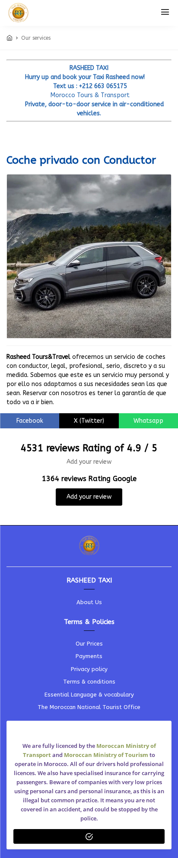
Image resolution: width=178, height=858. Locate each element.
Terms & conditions (89, 681)
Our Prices (89, 643)
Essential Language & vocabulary (89, 694)
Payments (89, 656)
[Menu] (165, 12)
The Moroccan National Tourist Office (89, 707)
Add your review (89, 496)
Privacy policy (89, 669)
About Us (89, 602)
